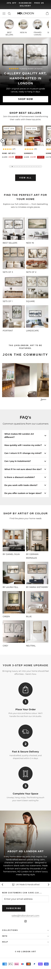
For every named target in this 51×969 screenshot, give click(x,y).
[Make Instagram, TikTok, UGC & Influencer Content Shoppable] (44, 400)
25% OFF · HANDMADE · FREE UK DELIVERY (25, 4)
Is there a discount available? (19, 477)
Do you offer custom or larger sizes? (23, 493)
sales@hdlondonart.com (25, 915)
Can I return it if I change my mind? (23, 453)
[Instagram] (25, 921)
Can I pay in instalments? (17, 461)
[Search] (9, 13)
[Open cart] (47, 13)
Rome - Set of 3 (8, 153)
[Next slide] (48, 141)
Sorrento (28, 153)
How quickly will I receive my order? (23, 445)
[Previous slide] (3, 141)
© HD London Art (25, 952)
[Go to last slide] (2, 884)
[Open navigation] (4, 13)
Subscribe (13, 908)
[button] (7, 148)
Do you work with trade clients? (20, 485)
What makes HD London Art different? (19, 435)
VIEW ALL (25, 178)
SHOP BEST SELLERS (25, 112)
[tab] (12, 166)
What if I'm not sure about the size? (23, 469)
